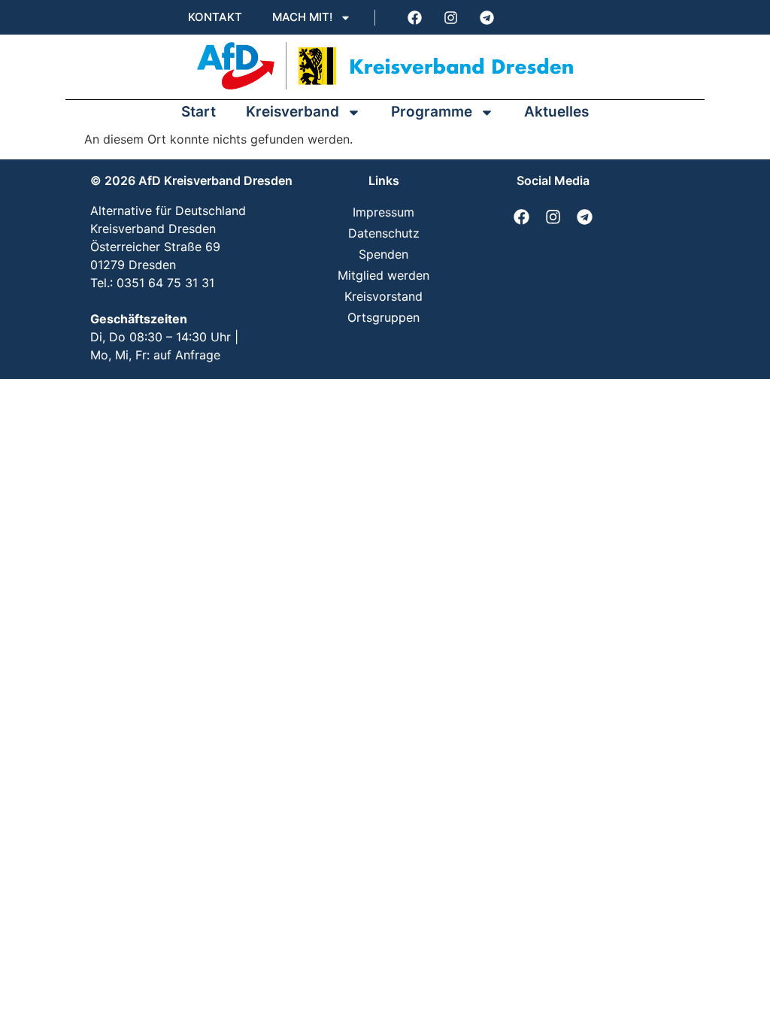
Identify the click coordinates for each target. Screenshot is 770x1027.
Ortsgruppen (383, 317)
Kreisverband (292, 111)
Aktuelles (556, 111)
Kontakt (215, 17)
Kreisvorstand (383, 296)
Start (198, 111)
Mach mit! (302, 17)
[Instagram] (450, 17)
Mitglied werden (383, 275)
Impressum (383, 212)
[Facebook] (414, 17)
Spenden (383, 254)
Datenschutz (384, 233)
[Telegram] (486, 17)
